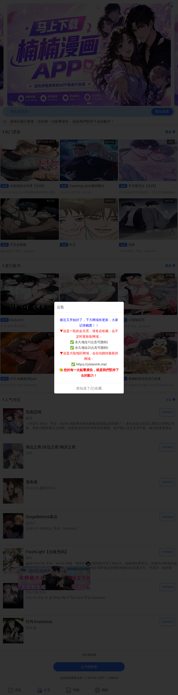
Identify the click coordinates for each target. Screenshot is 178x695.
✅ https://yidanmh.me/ (89, 364)
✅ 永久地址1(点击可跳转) (89, 342)
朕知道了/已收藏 (89, 388)
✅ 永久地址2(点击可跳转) (89, 347)
